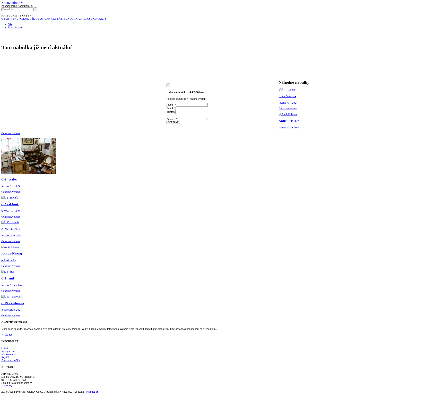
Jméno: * (171, 104)
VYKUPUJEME (19, 18)
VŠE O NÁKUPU (40, 18)
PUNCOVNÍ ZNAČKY (77, 18)
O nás (4, 347)
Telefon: (171, 111)
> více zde (6, 334)
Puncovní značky (10, 360)
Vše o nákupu (8, 354)
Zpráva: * (172, 119)
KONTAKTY (99, 18)
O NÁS (5, 18)
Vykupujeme (8, 351)
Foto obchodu (15, 27)
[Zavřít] (168, 85)
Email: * (171, 108)
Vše (10, 24)
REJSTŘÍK (57, 18)
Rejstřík (5, 357)
